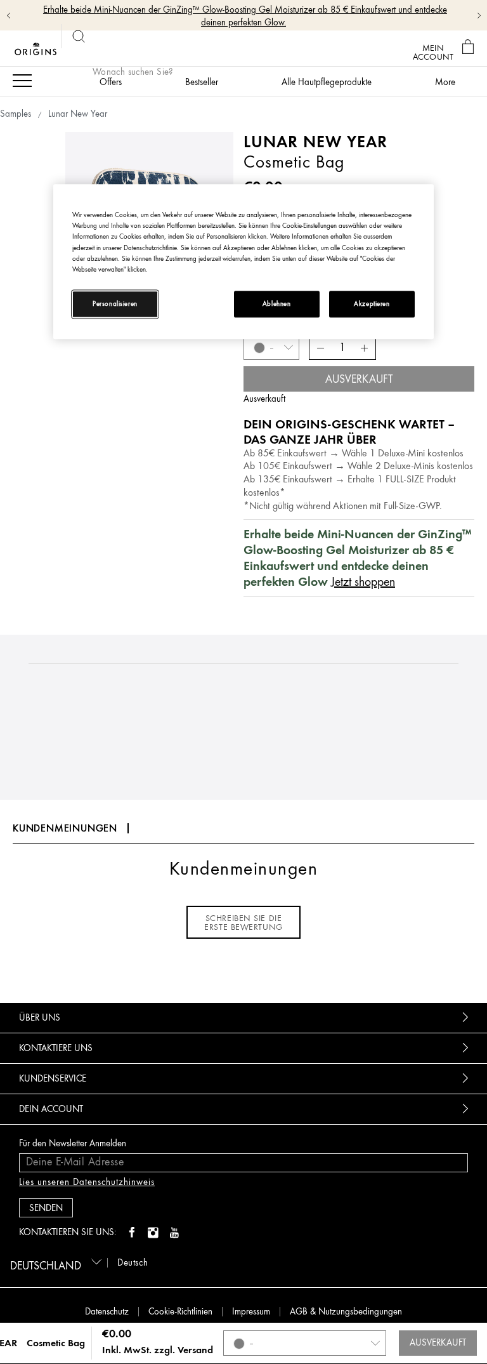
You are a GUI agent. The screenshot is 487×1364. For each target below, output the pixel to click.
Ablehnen (277, 304)
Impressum (251, 1311)
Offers (111, 82)
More (445, 82)
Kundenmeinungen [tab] (65, 828)
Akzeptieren (371, 304)
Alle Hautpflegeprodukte (327, 82)
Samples (15, 114)
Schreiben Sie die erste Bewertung (243, 922)
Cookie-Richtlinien (180, 1311)
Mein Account (433, 52)
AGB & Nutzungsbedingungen (346, 1311)
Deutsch (132, 1262)
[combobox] (53, 1261)
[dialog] (469, 47)
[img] (132, 1233)
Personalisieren (115, 304)
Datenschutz (107, 1311)
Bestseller (201, 82)
